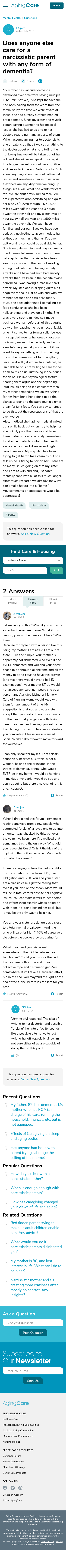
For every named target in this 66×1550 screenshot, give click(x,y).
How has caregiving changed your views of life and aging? (34, 1204)
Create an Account (13, 1494)
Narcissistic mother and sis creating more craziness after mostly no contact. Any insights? (34, 1287)
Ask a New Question (35, 534)
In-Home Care (10, 1419)
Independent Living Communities (21, 1425)
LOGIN (56, 5)
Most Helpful (12, 601)
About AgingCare (12, 1500)
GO (56, 570)
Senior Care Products (14, 1473)
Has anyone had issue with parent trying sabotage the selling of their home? (33, 1152)
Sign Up (33, 1381)
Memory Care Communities (18, 1436)
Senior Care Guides (13, 1461)
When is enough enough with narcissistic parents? (35, 1190)
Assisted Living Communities (19, 1430)
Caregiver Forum (12, 1456)
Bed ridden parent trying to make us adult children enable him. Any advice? (35, 1227)
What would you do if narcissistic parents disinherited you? (36, 1246)
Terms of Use (47, 1541)
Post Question (33, 1333)
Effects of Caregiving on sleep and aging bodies (35, 1136)
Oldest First (53, 601)
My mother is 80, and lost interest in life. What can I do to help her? (36, 1266)
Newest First (33, 601)
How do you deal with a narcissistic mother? (30, 1176)
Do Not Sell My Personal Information (37, 1544)
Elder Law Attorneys (14, 1467)
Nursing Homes (11, 1441)
